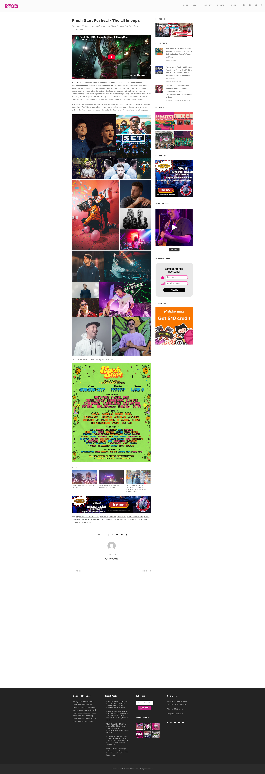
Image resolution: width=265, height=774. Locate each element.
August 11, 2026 (171, 60)
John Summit (111, 519)
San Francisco (131, 26)
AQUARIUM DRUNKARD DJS (87, 517)
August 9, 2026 (170, 78)
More (233, 5)
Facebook (91, 360)
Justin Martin (121, 519)
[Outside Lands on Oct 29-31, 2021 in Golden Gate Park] (183, 121)
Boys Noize (104, 517)
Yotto (89, 522)
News (195, 5)
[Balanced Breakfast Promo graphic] (174, 178)
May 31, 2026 (169, 100)
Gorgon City (100, 519)
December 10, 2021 (81, 26)
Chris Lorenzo (132, 517)
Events (220, 5)
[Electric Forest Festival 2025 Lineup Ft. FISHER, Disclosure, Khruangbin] (183, 140)
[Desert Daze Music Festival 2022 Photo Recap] (164, 140)
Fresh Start (76, 82)
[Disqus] (111, 607)
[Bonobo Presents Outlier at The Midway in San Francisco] (111, 477)
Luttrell (145, 519)
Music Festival (117, 26)
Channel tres (121, 517)
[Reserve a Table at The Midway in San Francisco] (84, 477)
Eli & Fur (84, 519)
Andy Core (100, 26)
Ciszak (140, 517)
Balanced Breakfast (174, 63)
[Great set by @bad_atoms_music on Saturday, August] (174, 227)
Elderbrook (76, 519)
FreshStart (92, 519)
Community (207, 5)
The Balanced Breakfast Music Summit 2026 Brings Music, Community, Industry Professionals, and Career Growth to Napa (179, 91)
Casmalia (112, 517)
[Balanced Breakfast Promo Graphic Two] (111, 504)
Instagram (100, 360)
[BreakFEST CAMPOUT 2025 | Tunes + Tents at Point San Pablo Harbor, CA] (164, 121)
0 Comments (77, 30)
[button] (94, 136)
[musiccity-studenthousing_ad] (174, 29)
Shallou (75, 522)
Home (185, 5)
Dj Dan (146, 517)
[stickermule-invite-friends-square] (174, 325)
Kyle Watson (131, 519)
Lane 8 (139, 519)
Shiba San (82, 522)
